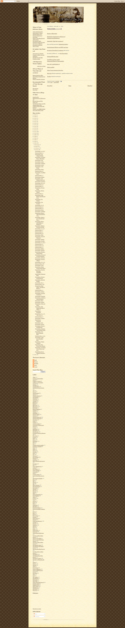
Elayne (34, 439)
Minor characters (36, 485)
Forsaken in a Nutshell (37, 446)
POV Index (35, 506)
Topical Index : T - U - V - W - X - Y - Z (40, 314)
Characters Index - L (39, 244)
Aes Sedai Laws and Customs (38, 387)
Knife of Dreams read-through (39, 461)
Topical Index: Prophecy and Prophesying (40, 277)
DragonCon (35, 435)
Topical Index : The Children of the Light (40, 179)
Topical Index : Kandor (39, 239)
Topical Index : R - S (39, 282)
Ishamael (34, 458)
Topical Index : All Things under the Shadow (40, 298)
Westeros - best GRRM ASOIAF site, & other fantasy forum (39, 109)
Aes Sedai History (36, 386)
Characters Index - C (39, 175)
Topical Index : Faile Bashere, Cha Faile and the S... (40, 196)
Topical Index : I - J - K (39, 228)
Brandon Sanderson (36, 409)
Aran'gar (34, 394)
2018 (35, 119)
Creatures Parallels (36, 423)
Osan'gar (34, 501)
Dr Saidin (36, 363)
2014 (35, 126)
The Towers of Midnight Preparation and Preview (37, 44)
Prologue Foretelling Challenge (39, 509)
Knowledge (35, 463)
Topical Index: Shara (39, 300)
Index (34, 453)
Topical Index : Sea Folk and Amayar (40, 294)
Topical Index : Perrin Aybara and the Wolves (40, 267)
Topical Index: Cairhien (39, 177)
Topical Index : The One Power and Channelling (40, 271)
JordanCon (35, 459)
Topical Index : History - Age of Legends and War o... (40, 219)
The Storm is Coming (37, 558)
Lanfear (34, 467)
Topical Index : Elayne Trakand (39, 191)
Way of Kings (35, 577)
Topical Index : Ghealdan (40, 211)
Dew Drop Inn (35, 431)
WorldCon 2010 (36, 583)
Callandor (35, 411)
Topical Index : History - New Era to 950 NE (40, 226)
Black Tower (35, 406)
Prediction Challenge (37, 507)
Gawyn (34, 450)
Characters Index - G (39, 206)
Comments (37, 616)
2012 (35, 129)
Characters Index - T (39, 316)
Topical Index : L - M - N (40, 242)
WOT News (35, 589)
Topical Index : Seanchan (40, 296)
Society (34, 529)
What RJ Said (35, 578)
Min (33, 483)
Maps (34, 479)
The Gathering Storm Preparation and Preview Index (39, 41)
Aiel (33, 390)
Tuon (34, 574)
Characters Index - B (39, 171)
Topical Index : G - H (39, 205)
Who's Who (35, 581)
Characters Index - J (39, 231)
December (37, 144)
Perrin (34, 502)
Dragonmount (35, 88)
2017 (35, 121)
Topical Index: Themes (39, 324)
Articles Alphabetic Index (38, 31)
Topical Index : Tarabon (40, 318)
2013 (35, 128)
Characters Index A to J (37, 34)
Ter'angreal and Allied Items (38, 533)
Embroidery (35, 441)
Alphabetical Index (63, 44)
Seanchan (34, 523)
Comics (34, 421)
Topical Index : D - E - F (40, 183)
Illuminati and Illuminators (53, 38)
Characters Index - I (39, 230)
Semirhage (35, 525)
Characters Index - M (39, 245)
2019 (35, 118)
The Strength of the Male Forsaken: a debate (38, 58)
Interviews (35, 455)
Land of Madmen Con (37, 466)
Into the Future (36, 457)
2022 (35, 115)
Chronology (35, 419)
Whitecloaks (35, 579)
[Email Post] (61, 81)
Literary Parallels (36, 470)
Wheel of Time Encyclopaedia (39, 79)
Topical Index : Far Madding (39, 200)
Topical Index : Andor (39, 165)
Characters (35, 415)
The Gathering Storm (37, 545)
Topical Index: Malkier (39, 248)
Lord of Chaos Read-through (38, 475)
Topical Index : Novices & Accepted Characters (40, 255)
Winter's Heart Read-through (38, 582)
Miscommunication (36, 486)
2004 (35, 139)
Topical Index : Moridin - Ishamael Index (40, 252)
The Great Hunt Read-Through (39, 549)
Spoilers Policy (36, 530)
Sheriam (34, 526)
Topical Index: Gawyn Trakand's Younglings (40, 352)
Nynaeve (34, 498)
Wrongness (35, 590)
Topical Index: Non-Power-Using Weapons (40, 345)
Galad (34, 447)
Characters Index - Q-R (39, 284)
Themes (34, 562)
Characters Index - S (39, 290)
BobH (35, 360)
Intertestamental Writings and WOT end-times (57, 47)
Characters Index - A (39, 153)
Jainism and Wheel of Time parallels (55, 61)
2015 (35, 124)
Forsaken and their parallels (38, 445)
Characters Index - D (39, 184)
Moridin (34, 491)
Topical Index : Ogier (39, 265)
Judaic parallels (50, 67)
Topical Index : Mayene (39, 250)
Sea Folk (34, 522)
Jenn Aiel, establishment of (53, 64)
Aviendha (34, 401)
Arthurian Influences (37, 395)
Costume (34, 422)
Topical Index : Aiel (39, 160)
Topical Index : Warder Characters (39, 342)
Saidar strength (36, 518)
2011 (35, 131)
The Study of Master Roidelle (38, 559)
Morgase (34, 490)
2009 (35, 134)
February (37, 148)
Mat (33, 481)
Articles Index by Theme (38, 33)
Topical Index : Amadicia (40, 163)
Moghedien (35, 487)
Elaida (34, 438)
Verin (34, 575)
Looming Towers (36, 474)
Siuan (34, 527)
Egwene (34, 437)
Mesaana (34, 482)
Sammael (34, 519)
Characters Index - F (39, 193)
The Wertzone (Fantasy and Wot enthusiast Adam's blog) (39, 104)
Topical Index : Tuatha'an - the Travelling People (40, 329)
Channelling (35, 413)
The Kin (49, 76)
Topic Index (35, 37)
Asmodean (35, 398)
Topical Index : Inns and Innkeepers (40, 237)
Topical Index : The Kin (40, 241)
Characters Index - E (39, 186)
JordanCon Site (36, 97)
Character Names (36, 414)
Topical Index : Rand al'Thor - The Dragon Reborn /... (40, 287)
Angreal (34, 391)
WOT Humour (35, 587)
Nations (34, 497)
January (37, 149)
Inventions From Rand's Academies (55, 50)
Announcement (36, 393)
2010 (35, 133)
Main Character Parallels (37, 478)
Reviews (34, 514)
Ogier (34, 499)
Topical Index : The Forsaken (39, 203)
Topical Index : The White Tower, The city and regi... (40, 349)
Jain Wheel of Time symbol (53, 59)
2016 (35, 123)
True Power (35, 573)
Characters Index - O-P (39, 263)
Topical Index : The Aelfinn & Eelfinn (39, 155)
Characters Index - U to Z (40, 336)
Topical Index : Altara (39, 161)
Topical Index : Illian (39, 235)
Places (34, 503)
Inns (33, 454)
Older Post (90, 85)
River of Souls (35, 515)
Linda (35, 365)
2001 (35, 354)
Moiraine (34, 489)
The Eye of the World (37, 538)
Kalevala (49, 73)
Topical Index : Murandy (40, 257)
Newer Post (49, 85)
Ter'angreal (35, 531)
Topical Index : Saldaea (39, 291)
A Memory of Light (37, 381)
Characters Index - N (39, 247)
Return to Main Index (52, 33)
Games (34, 449)
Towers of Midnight (37, 569)
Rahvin (34, 511)
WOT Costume (36, 586)
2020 (35, 116)
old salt (35, 366)
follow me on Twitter (41, 66)
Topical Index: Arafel (39, 169)
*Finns (34, 377)
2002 (35, 143)
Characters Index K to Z (37, 35)
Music (34, 493)
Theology (35, 563)
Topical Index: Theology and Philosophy (40, 326)
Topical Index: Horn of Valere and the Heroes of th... (40, 214)
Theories (34, 565)
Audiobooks (35, 399)
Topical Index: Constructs (40, 181)
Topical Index (35, 567)
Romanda (34, 517)
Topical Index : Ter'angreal (38, 320)
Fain (33, 443)
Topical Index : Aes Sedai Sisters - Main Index (40, 158)
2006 (35, 136)
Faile (34, 442)
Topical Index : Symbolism (38, 311)
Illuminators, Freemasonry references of (56, 36)
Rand (34, 513)
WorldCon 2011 (36, 585)
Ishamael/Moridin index (52, 56)
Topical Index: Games (39, 210)
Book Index (35, 407)
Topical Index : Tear (39, 322)
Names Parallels (36, 495)
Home (70, 85)
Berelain (34, 403)
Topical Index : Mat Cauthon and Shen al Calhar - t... (40, 308)
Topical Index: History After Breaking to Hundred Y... (39, 223)
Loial (34, 473)
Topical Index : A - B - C (40, 151)
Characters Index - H (39, 208)
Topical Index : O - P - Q (40, 262)
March (36, 146)
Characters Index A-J (37, 417)
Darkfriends (35, 429)
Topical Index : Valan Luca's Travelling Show (39, 339)
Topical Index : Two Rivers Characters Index (39, 333)
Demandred (35, 430)
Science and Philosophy (37, 521)
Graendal (34, 451)
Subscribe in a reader (37, 608)
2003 (35, 141)
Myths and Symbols (37, 494)
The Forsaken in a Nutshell (38, 53)
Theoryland (35, 89)
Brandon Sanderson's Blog (38, 75)
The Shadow (35, 554)
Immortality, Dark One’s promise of (55, 41)
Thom (34, 566)
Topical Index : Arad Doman (39, 167)
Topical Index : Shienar (39, 302)
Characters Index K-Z (37, 418)
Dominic (36, 361)
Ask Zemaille (35, 397)
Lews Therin (35, 469)
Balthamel (35, 402)
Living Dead (35, 471)
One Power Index (64, 53)
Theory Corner (36, 46)
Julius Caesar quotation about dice (55, 70)
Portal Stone (35, 505)
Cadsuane (34, 410)
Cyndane (34, 427)
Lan (33, 465)
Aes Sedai (35, 385)
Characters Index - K (39, 233)
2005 (35, 138)
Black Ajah (35, 405)
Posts (36, 614)
